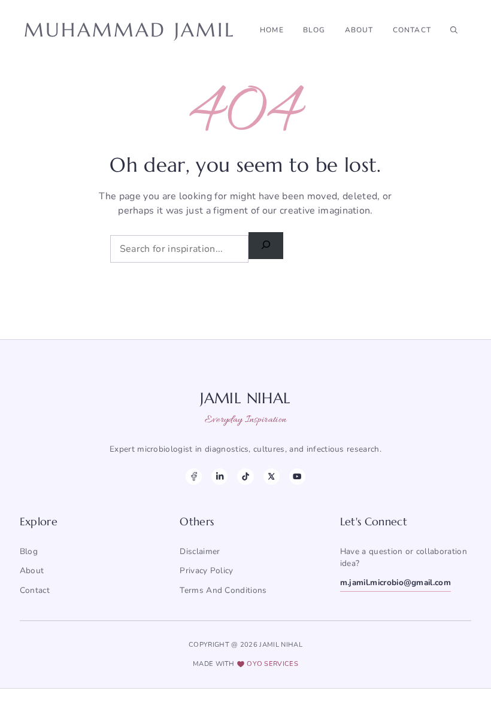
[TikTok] (245, 476)
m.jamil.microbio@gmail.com (395, 582)
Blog (314, 30)
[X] (271, 476)
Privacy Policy (206, 570)
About (359, 30)
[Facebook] (194, 476)
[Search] (265, 245)
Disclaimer (200, 551)
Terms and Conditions (223, 590)
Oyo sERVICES (272, 663)
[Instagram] (219, 476)
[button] (454, 30)
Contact (412, 30)
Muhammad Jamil (129, 30)
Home (272, 30)
